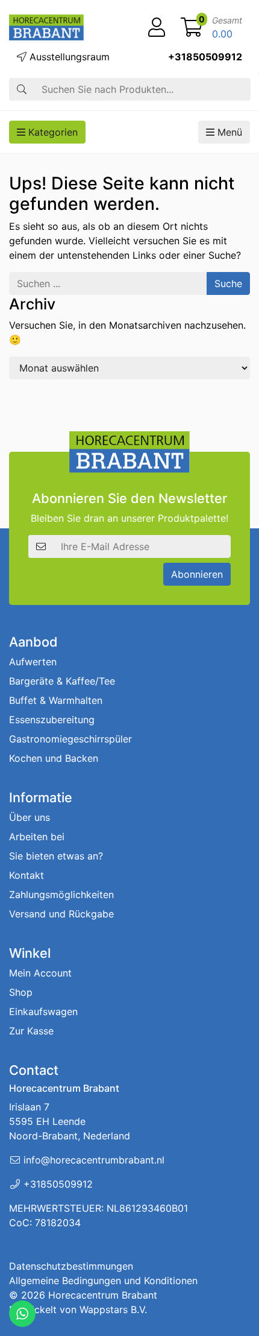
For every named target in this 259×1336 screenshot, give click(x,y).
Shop (21, 992)
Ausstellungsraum (68, 57)
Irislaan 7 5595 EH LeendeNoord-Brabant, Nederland (69, 1121)
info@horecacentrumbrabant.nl (93, 1160)
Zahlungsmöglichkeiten (61, 894)
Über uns (29, 817)
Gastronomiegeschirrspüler (70, 739)
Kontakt (26, 875)
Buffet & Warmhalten (55, 700)
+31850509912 (205, 57)
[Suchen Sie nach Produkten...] (21, 89)
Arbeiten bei (36, 837)
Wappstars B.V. (113, 1309)
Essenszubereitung (52, 720)
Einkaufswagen (43, 1011)
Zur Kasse (31, 1031)
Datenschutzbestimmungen (71, 1266)
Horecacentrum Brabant (102, 1295)
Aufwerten (33, 662)
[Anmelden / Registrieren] (156, 27)
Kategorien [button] (51, 132)
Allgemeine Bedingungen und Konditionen (103, 1280)
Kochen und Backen (53, 758)
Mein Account (40, 973)
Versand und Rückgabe (61, 914)
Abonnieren (197, 574)
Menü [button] (228, 132)
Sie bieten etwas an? (56, 856)
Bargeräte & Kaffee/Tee (62, 681)
